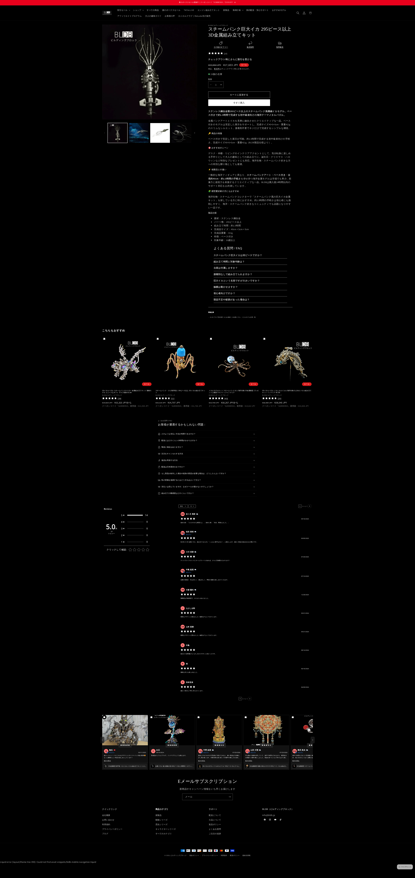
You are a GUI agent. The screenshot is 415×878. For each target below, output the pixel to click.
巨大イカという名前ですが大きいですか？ (237, 280)
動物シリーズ (162, 820)
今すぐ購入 (239, 102)
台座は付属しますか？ (226, 267)
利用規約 (106, 824)
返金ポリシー (194, 855)
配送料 (217, 69)
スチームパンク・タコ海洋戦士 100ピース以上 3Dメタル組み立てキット (180, 391)
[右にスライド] (194, 133)
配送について (215, 815)
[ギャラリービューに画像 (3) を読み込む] (160, 133)
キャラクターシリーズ (166, 829)
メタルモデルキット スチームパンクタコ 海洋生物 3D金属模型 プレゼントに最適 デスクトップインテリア (234, 391)
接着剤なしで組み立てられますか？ (233, 274)
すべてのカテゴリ (164, 833)
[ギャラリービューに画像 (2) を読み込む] (139, 133)
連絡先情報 (246, 855)
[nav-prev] (102, 740)
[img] (215, 53)
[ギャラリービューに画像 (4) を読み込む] (181, 133)
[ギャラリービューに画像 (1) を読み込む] (118, 133)
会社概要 (106, 815)
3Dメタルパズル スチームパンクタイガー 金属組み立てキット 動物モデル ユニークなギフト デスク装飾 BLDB (126, 391)
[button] (123, 10)
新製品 (159, 815)
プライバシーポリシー (112, 829)
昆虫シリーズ (162, 824)
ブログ (105, 833)
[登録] (230, 797)
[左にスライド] (104, 133)
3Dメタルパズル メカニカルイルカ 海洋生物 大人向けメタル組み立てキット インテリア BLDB (286, 391)
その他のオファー (221, 47)
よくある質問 (215, 829)
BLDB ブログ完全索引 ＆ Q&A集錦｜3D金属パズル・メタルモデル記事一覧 (232, 317)
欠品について (215, 820)
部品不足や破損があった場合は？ (232, 299)
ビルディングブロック (179, 855)
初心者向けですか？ (224, 293)
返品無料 (250, 47)
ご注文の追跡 (215, 833)
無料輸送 (279, 47)
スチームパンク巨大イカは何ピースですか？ (238, 255)
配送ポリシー (235, 855)
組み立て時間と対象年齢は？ (229, 261)
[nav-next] (313, 740)
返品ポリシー (215, 824)
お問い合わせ (108, 820)
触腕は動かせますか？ (226, 286)
